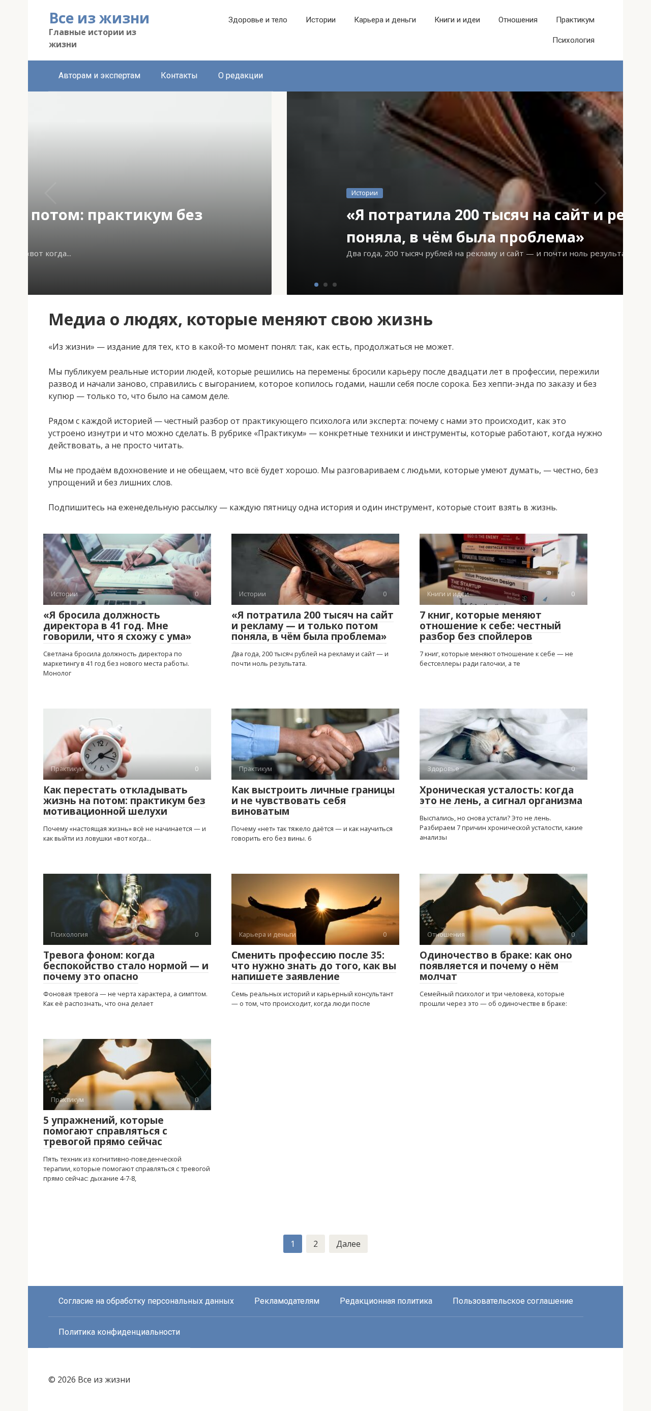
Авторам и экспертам (99, 75)
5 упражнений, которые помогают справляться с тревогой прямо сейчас (105, 1131)
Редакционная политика (386, 1301)
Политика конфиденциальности (119, 1332)
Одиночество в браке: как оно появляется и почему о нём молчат (496, 965)
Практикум (575, 19)
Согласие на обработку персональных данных (146, 1301)
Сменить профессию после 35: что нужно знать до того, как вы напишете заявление (313, 965)
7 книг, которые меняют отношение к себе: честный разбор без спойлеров (490, 625)
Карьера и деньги (385, 19)
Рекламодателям (286, 1301)
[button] (316, 285)
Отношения (518, 19)
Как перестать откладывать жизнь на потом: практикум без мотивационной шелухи (124, 800)
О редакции (240, 75)
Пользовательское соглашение (513, 1301)
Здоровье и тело (257, 19)
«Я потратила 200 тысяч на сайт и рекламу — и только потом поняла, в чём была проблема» (312, 625)
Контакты (179, 75)
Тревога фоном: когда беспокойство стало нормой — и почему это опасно (126, 965)
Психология (573, 40)
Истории (321, 19)
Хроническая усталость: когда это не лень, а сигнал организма (501, 795)
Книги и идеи (457, 19)
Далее (348, 1243)
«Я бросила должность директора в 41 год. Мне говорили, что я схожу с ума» (117, 625)
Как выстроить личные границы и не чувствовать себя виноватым (313, 800)
